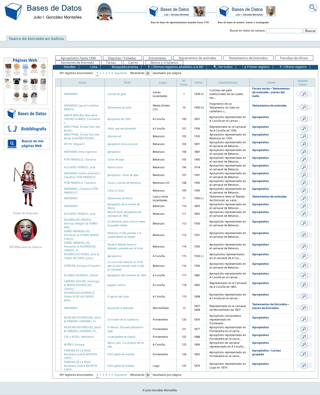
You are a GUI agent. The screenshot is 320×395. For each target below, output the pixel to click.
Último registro (295, 66)
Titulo (127, 82)
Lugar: (163, 82)
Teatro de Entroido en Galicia (36, 38)
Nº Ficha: (184, 82)
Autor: (83, 82)
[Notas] (304, 94)
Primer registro (258, 66)
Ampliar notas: (303, 82)
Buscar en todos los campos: (248, 30)
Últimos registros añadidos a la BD (177, 66)
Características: (228, 82)
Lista (93, 66)
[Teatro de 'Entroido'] (25, 184)
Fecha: (199, 82)
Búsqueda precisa (124, 66)
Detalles (69, 66)
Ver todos (224, 66)
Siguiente (120, 73)
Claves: (271, 82)
